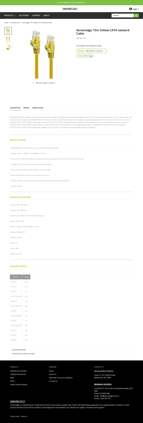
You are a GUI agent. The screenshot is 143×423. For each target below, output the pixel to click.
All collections (15, 23)
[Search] (136, 15)
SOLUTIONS (24, 15)
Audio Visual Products (18, 384)
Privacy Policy (14, 416)
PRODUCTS (8, 15)
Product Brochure (84, 56)
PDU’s (12, 381)
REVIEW (26, 108)
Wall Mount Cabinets (18, 371)
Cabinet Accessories (18, 374)
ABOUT (47, 15)
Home (6, 23)
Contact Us (53, 381)
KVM (12, 378)
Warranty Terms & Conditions (61, 378)
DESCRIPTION (15, 108)
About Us (52, 374)
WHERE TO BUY (37, 108)
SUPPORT (36, 15)
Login (135, 9)
